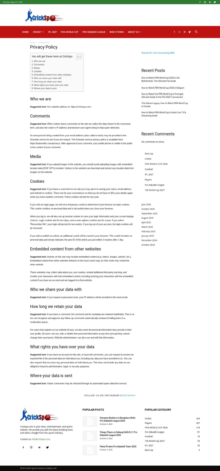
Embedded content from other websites (52, 75)
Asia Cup (149, 153)
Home (25, 31)
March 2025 (147, 226)
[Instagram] (205, 2)
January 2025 (147, 235)
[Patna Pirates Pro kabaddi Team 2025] (89, 450)
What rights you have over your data (51, 85)
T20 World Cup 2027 (154, 190)
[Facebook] (200, 2)
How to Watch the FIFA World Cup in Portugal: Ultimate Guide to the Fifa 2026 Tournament (162, 95)
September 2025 (149, 213)
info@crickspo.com (41, 439)
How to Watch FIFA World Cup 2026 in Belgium (162, 88)
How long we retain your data (48, 82)
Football (149, 169)
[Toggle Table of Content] (77, 56)
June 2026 (146, 204)
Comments (39, 64)
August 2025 (147, 217)
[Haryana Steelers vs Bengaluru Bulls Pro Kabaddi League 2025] (89, 421)
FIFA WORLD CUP (69, 31)
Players (148, 179)
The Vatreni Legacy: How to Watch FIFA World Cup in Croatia (164, 105)
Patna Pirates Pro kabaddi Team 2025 (118, 446)
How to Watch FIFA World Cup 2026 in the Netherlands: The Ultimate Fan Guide (160, 79)
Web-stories (117, 31)
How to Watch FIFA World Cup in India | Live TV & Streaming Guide (163, 114)
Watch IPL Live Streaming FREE (158, 52)
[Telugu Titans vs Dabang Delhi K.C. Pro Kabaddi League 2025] (89, 436)
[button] (196, 32)
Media (37, 68)
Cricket (37, 31)
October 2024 (148, 244)
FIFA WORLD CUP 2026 (156, 164)
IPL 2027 (52, 31)
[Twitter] (215, 2)
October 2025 (148, 208)
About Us (133, 31)
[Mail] (210, 2)
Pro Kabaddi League (93, 31)
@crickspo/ (128, 395)
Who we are (39, 61)
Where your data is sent (45, 88)
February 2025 (148, 231)
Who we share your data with (48, 78)
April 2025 (146, 222)
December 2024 (149, 240)
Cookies (38, 71)
